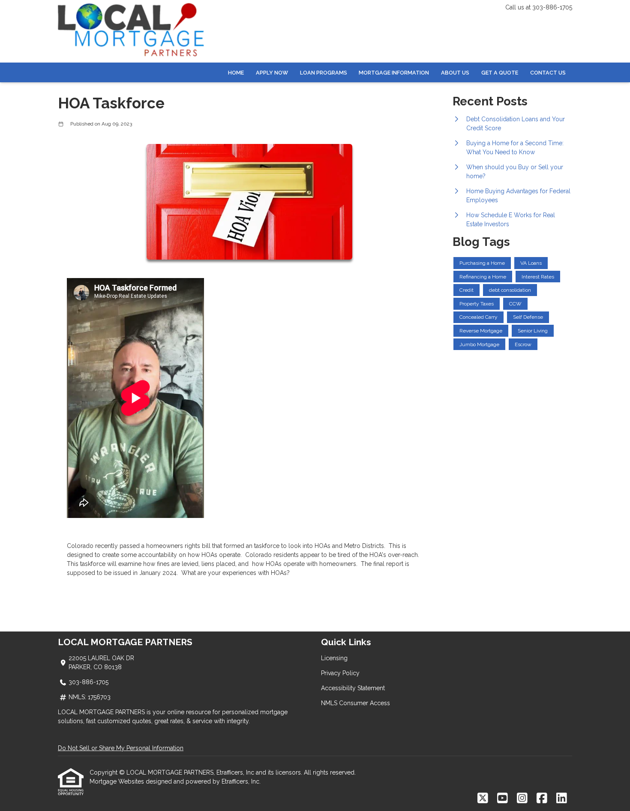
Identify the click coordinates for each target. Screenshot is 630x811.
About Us (455, 72)
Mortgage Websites (118, 781)
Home (236, 72)
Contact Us (548, 72)
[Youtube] (502, 798)
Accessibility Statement (353, 688)
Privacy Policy (340, 673)
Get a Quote (499, 72)
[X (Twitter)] (482, 798)
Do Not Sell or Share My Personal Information (120, 748)
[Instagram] (522, 798)
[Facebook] (541, 798)
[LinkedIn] (561, 798)
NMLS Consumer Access (355, 703)
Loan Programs (323, 72)
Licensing (334, 658)
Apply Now (272, 72)
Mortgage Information (394, 72)
